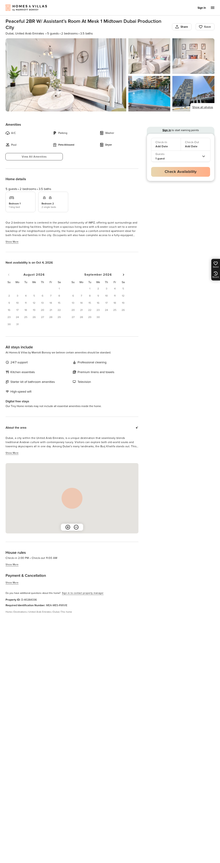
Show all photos (202, 107)
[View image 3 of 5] (193, 56)
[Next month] (123, 274)
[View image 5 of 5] (193, 93)
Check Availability (181, 171)
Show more (12, 241)
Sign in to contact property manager (83, 593)
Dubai (56, 611)
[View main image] (66, 74)
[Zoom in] (68, 527)
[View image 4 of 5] (149, 93)
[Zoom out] (76, 527)
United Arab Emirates (40, 611)
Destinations (20, 611)
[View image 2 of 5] (149, 56)
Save (207, 27)
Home (9, 611)
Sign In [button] (202, 8)
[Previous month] (9, 274)
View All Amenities (34, 156)
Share (184, 27)
